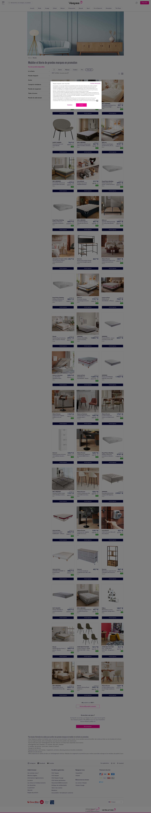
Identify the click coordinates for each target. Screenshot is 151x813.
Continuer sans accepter (95, 83)
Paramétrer (69, 104)
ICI (97, 100)
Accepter (81, 104)
